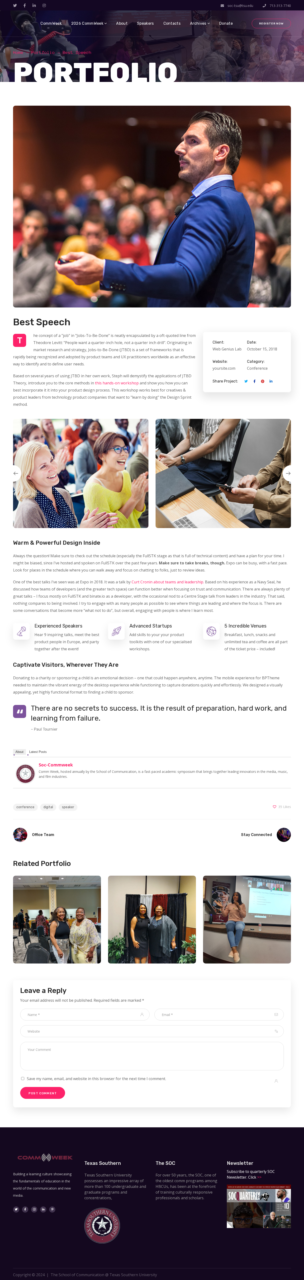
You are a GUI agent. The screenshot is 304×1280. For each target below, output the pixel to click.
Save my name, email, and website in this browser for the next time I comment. (96, 1078)
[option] (81, 473)
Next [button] (291, 473)
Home (18, 52)
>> (258, 1177)
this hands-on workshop (117, 383)
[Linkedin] (43, 1209)
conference (25, 807)
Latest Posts (38, 752)
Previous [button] (13, 473)
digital (48, 807)
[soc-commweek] (25, 767)
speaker (68, 807)
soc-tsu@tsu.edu (240, 5)
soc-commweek (56, 765)
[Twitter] (16, 1209)
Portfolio (43, 52)
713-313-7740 (280, 5)
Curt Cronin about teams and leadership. (168, 582)
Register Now (271, 23)
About (19, 752)
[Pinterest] (52, 1209)
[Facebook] (25, 1209)
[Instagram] (34, 1209)
